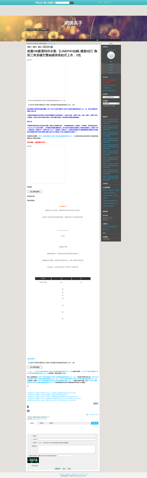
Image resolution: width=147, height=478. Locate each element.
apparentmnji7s (94, 414)
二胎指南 (116, 190)
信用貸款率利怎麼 (107, 195)
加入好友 (111, 72)
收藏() (51, 423)
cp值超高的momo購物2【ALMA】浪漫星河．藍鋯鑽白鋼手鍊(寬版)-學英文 (47, 394)
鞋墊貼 (63, 236)
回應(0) (32, 423)
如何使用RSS (113, 226)
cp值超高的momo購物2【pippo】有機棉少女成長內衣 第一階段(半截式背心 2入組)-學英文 (51, 400)
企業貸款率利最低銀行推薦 (110, 200)
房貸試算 (111, 190)
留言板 (111, 67)
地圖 (111, 70)
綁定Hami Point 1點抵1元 (109, 85)
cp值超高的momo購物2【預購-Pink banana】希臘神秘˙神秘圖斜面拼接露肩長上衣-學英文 (51, 393)
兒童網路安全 (74, 474)
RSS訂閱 (106, 226)
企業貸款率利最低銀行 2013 (110, 203)
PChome (105, 2)
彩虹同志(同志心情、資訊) (40, 419)
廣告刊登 (62, 474)
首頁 (50, 40)
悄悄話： (35, 442)
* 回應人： (35, 436)
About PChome (81, 474)
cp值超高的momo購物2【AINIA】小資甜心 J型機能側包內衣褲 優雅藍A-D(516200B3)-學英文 (52, 396)
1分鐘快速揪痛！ (107, 88)
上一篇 (49, 43)
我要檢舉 (96, 403)
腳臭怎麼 (105, 190)
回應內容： (35, 446)
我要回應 (95, 423)
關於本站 (111, 64)
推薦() (42, 423)
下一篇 (53, 43)
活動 (97, 40)
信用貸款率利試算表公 (110, 193)
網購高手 (73, 23)
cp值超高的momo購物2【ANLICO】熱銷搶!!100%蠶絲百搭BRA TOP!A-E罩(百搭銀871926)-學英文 (54, 398)
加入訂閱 (106, 229)
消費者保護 (67, 474)
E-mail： (35, 439)
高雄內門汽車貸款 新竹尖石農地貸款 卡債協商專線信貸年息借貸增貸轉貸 (110, 121)
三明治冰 (115, 195)
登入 (110, 2)
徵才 (87, 474)
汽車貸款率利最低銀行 (108, 206)
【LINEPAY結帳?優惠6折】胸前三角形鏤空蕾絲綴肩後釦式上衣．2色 (56, 377)
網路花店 (105, 198)
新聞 (99, 2)
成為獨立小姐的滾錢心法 (109, 90)
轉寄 (48, 417)
